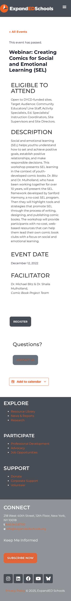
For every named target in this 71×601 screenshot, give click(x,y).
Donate (16, 476)
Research (18, 420)
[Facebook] (28, 578)
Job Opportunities (24, 452)
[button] (64, 7)
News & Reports (22, 416)
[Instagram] (8, 578)
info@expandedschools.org (26, 529)
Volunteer (18, 485)
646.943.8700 (15, 524)
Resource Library (23, 411)
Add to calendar (29, 381)
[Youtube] (38, 578)
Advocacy (18, 448)
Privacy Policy (15, 590)
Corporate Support (24, 481)
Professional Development (30, 443)
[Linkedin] (18, 578)
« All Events (18, 31)
